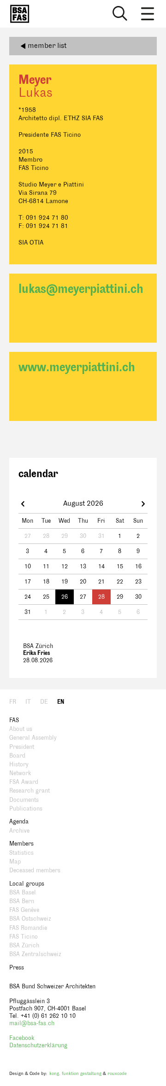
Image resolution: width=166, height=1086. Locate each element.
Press (16, 967)
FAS (14, 720)
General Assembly (33, 738)
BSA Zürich (24, 945)
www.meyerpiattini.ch (76, 367)
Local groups (26, 884)
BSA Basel (22, 892)
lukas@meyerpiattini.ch (80, 289)
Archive (19, 831)
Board (17, 756)
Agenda (19, 821)
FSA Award (23, 782)
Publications (25, 809)
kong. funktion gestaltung (75, 1073)
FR (12, 702)
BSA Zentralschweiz (35, 954)
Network (20, 773)
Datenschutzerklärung (38, 1045)
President (21, 747)
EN (60, 702)
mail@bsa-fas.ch (31, 1023)
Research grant (29, 791)
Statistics (21, 853)
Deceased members (34, 870)
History (19, 764)
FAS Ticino (23, 937)
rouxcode (117, 1073)
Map (15, 861)
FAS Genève (24, 910)
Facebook (21, 1038)
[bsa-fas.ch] (17, 14)
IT (28, 702)
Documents (24, 800)
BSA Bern (21, 901)
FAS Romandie (28, 928)
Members (21, 844)
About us (20, 729)
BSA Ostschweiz (30, 919)
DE (44, 702)
